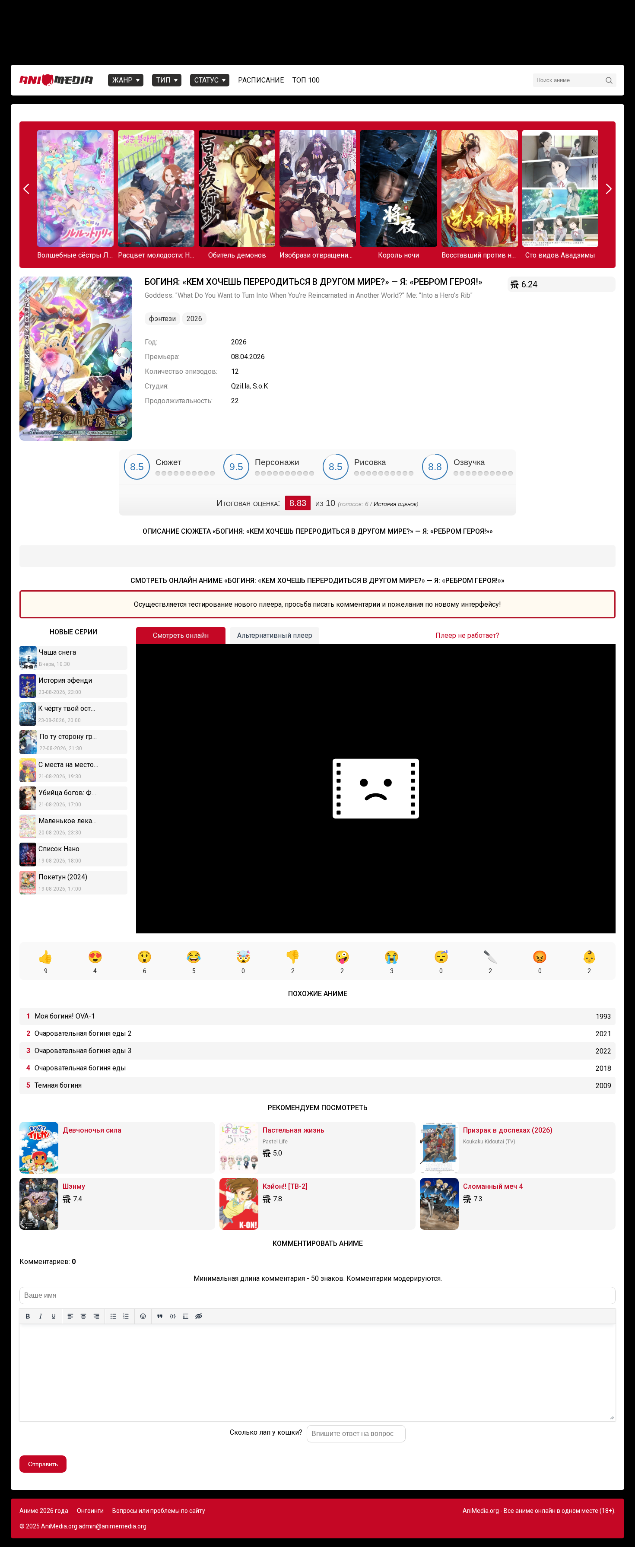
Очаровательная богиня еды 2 (83, 1033)
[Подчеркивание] (53, 1316)
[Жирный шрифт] (27, 1316)
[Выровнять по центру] (83, 1316)
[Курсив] (40, 1316)
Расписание (261, 80)
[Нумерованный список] (126, 1316)
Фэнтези (162, 319)
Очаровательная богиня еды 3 (83, 1051)
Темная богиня (58, 1085)
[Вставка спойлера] (185, 1316)
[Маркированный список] (113, 1316)
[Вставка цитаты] (159, 1316)
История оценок (395, 503)
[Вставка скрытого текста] (198, 1316)
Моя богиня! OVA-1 (65, 1016)
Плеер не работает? (467, 635)
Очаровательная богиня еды (80, 1068)
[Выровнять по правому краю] (96, 1316)
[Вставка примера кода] (172, 1316)
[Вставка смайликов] (143, 1316)
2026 (194, 319)
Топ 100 (306, 80)
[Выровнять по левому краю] (70, 1316)
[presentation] (27, 189)
